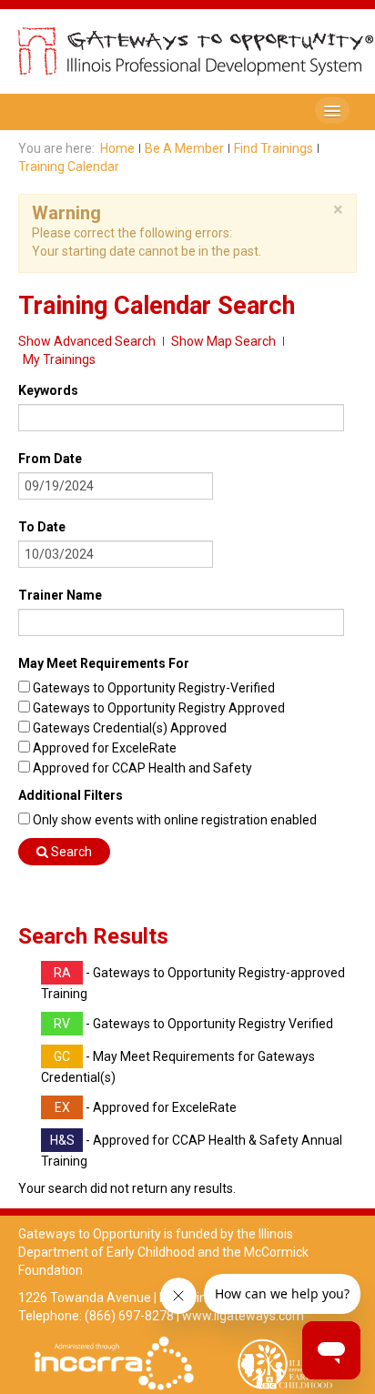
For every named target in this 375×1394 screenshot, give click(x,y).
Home (117, 148)
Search (70, 851)
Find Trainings (273, 148)
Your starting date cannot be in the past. (146, 251)
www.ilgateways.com (243, 1315)
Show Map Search (223, 341)
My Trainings (59, 359)
